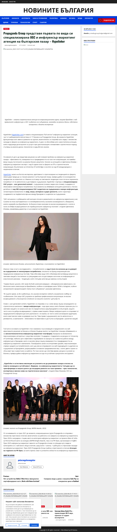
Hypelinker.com (17, 135)
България (5, 18)
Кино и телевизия (40, 18)
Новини (63, 18)
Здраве (5, 22)
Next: (61, 478)
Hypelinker (7, 174)
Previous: (21, 478)
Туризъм (14, 22)
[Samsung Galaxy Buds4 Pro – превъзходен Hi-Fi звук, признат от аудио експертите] (67, 501)
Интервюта (26, 18)
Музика (72, 18)
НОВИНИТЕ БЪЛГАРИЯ (58, 9)
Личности (89, 18)
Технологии (25, 22)
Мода (80, 18)
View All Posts (37, 467)
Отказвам (24, 525)
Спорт (35, 22)
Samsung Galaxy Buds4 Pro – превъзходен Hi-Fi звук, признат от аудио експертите (64, 514)
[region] (22, 514)
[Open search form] (96, 20)
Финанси (15, 18)
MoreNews (64, 530)
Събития (43, 22)
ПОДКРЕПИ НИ (109, 20)
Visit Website (24, 467)
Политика (54, 18)
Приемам (34, 525)
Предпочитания (12, 525)
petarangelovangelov (11, 45)
